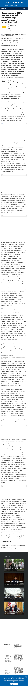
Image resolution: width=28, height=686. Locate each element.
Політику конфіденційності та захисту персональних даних (14, 680)
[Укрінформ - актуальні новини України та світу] (14, 2)
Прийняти (14, 684)
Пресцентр (16, 5)
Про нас (6, 646)
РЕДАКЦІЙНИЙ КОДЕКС (8, 673)
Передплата (7, 651)
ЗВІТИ (6, 670)
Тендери (7, 658)
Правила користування (8, 656)
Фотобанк (11, 5)
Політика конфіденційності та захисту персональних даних (8, 666)
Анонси (21, 5)
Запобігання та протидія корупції (9, 661)
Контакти (7, 648)
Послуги (6, 5)
